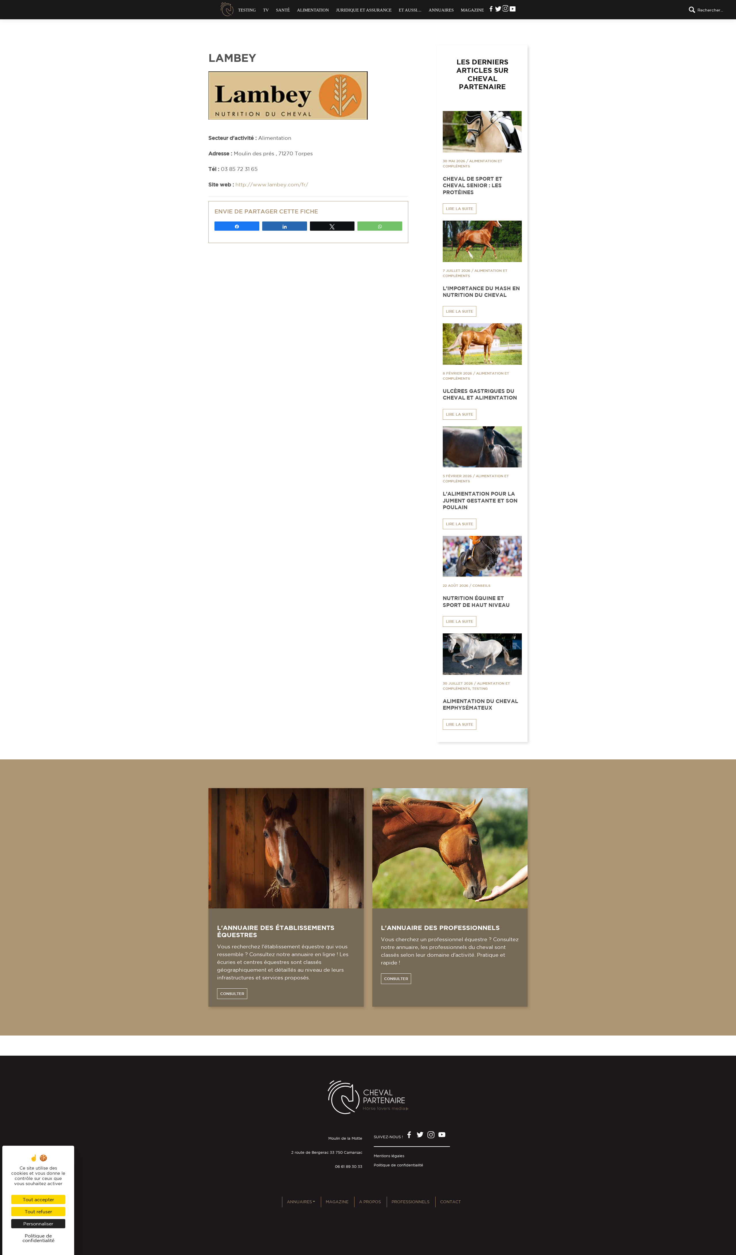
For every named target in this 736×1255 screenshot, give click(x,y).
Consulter (232, 994)
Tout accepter (38, 1199)
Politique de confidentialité (398, 1165)
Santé (283, 10)
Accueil (227, 9)
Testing (247, 10)
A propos (370, 1201)
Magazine (472, 10)
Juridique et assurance (364, 10)
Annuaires (441, 10)
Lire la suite (459, 209)
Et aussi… (410, 10)
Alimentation (313, 10)
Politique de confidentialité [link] (38, 1238)
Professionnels (411, 1201)
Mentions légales (389, 1156)
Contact (450, 1201)
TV (266, 10)
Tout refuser (38, 1211)
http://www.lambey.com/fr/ (271, 184)
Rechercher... (710, 10)
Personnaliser (38, 1223)
